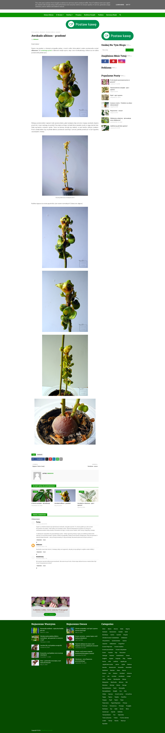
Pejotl (110, 700)
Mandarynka (117, 679)
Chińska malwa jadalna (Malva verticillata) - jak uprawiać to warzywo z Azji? (51, 638)
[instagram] (121, 61)
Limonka (114, 676)
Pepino (116, 700)
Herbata (129, 658)
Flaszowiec (123, 652)
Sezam (121, 709)
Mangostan (105, 682)
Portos (38, 522)
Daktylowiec (113, 643)
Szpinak (113, 712)
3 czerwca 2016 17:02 (41, 546)
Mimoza (121, 682)
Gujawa (111, 658)
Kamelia (104, 667)
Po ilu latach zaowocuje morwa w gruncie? (120, 81)
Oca (120, 691)
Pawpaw (104, 700)
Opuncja (110, 694)
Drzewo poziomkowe (107, 649)
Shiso (127, 709)
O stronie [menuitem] (59, 15)
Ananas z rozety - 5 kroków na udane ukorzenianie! (121, 104)
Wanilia (116, 720)
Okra (125, 691)
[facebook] (105, 61)
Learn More (120, 4)
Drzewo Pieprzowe (107, 646)
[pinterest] (113, 61)
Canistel (118, 634)
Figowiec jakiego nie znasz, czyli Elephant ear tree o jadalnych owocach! (86, 645)
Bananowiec (113, 632)
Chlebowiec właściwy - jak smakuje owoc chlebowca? (120, 119)
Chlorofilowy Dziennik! (46, 730)
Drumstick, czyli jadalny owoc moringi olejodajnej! (51, 654)
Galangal (104, 655)
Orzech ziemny (119, 694)
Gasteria (111, 655)
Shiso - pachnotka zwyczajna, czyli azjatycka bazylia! (50, 661)
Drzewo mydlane (118, 646)
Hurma (104, 661)
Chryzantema (106, 640)
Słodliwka (120, 712)
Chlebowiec (124, 637)
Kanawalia (120, 667)
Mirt (127, 682)
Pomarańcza (113, 706)
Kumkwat (122, 673)
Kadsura (129, 664)
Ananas (116, 629)
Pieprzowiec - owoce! (116, 110)
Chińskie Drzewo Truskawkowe (110, 637)
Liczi (103, 676)
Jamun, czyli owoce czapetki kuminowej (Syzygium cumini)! (84, 652)
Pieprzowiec (105, 703)
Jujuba (123, 664)
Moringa (112, 685)
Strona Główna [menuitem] (48, 15)
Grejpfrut (104, 658)
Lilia (108, 676)
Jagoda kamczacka (107, 664)
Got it (128, 4)
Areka (121, 629)
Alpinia (109, 629)
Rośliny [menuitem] (68, 15)
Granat (128, 655)
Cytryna (125, 640)
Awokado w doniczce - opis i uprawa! (85, 504)
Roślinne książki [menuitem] (89, 15)
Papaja (104, 697)
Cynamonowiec (116, 640)
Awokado (42, 32)
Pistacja (125, 703)
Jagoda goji (123, 661)
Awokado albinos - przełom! (62, 503)
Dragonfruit (121, 643)
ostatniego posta (46, 50)
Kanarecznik (112, 667)
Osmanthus (129, 694)
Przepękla (128, 706)
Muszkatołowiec (106, 688)
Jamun (117, 664)
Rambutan (105, 709)
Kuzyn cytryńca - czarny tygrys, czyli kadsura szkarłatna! (86, 637)
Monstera (104, 685)
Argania (128, 629)
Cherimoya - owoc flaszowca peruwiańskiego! (83, 660)
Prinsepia (121, 706)
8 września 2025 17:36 (41, 558)
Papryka (117, 697)
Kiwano (104, 673)
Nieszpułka (122, 688)
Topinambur (121, 715)
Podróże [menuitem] (101, 15)
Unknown (35, 39)
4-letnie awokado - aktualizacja (40, 503)
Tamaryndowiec (106, 715)
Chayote (125, 634)
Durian (104, 652)
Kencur (124, 670)
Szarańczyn (105, 712)
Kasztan (112, 670)
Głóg (124, 658)
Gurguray (118, 658)
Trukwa (116, 717)
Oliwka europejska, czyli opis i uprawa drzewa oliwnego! (86, 629)
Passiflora (123, 697)
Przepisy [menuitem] (78, 15)
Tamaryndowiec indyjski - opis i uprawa (119, 88)
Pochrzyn (104, 706)
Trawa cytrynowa (106, 717)
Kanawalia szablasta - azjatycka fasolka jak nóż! (51, 629)
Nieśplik (115, 691)
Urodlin (104, 720)
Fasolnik (110, 652)
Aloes (103, 629)
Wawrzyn (123, 720)
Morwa (118, 685)
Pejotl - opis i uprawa (116, 95)
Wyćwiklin (105, 723)
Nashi (114, 688)
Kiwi (110, 673)
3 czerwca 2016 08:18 (41, 524)
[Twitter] (46, 459)
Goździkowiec (120, 655)
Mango (124, 679)
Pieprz (122, 700)
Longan (129, 676)
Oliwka (104, 694)
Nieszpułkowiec (106, 691)
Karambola (128, 667)
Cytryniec (104, 643)
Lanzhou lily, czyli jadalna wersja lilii (51, 645)
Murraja (124, 685)
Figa (116, 652)
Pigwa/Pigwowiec (115, 703)
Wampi (110, 720)
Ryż (111, 709)
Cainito (112, 634)
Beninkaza (105, 634)
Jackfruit (115, 661)
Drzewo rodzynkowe (121, 649)
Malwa (109, 679)
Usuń (44, 539)
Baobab (121, 632)
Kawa (118, 670)
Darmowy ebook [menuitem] (111, 15)
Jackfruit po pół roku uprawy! (118, 126)
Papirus (110, 697)
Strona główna (35, 32)
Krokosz (115, 673)
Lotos (103, 679)
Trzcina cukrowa (124, 717)
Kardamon (105, 670)
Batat (126, 632)
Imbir (109, 661)
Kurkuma (129, 673)
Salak (115, 709)
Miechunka (114, 682)
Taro (114, 715)
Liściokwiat (121, 676)
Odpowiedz (39, 539)
